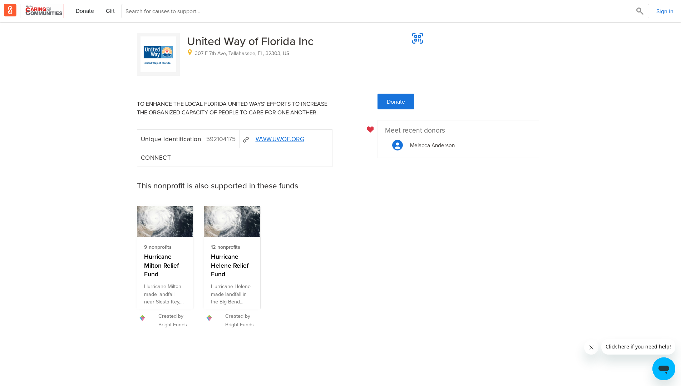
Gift (110, 11)
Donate (85, 11)
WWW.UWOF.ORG (280, 138)
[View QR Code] (417, 38)
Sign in (664, 11)
